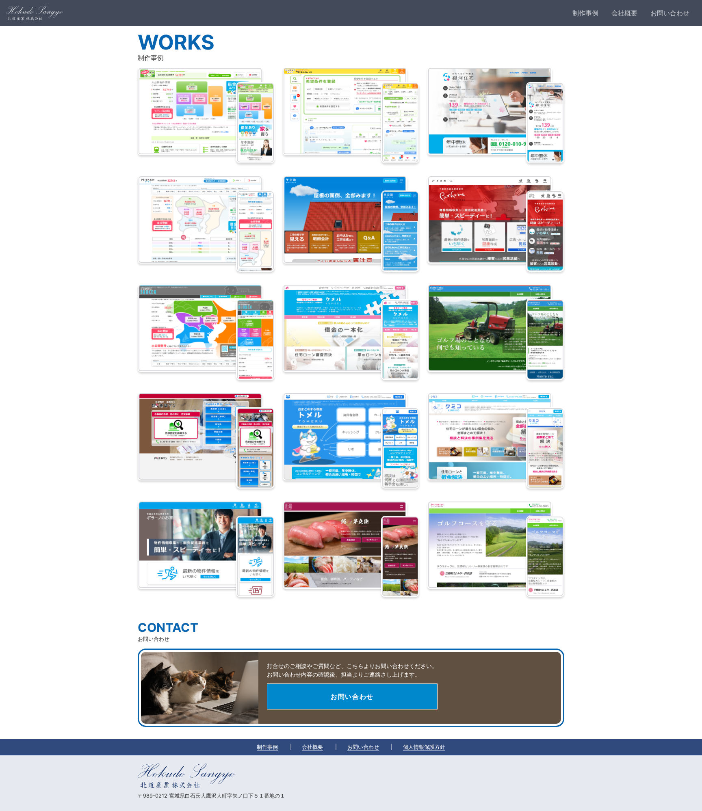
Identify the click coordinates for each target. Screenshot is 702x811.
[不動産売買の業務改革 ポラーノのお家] (200, 545)
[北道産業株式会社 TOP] (34, 13)
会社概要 (312, 747)
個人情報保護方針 (424, 747)
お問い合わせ (352, 696)
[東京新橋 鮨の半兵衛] (345, 545)
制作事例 (267, 747)
